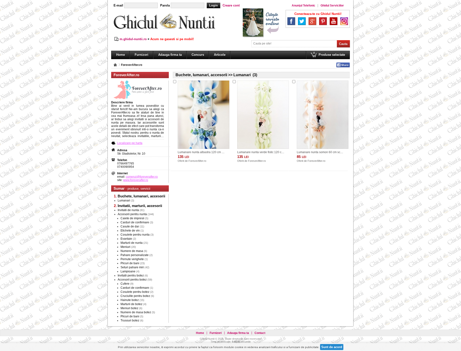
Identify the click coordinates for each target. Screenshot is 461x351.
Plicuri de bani (130, 263)
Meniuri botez (129, 308)
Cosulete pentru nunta (135, 234)
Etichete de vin (130, 230)
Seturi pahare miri (132, 267)
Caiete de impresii (132, 218)
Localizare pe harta (129, 143)
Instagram (344, 21)
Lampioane (128, 271)
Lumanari (124, 200)
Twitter (302, 21)
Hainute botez (130, 300)
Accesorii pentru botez (132, 279)
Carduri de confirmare (135, 222)
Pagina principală (115, 64)
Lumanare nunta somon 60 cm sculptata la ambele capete (334, 152)
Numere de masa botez (136, 312)
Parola (165, 5)
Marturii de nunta (132, 242)
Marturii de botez (131, 304)
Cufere (125, 283)
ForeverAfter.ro (131, 65)
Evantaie (126, 238)
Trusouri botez (130, 320)
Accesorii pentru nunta (132, 214)
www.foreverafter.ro (135, 180)
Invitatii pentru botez (131, 275)
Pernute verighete (132, 259)
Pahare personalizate (135, 255)
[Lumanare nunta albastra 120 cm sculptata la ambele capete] (203, 115)
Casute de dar (130, 226)
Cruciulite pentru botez (135, 296)
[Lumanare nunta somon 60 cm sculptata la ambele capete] (322, 115)
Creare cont (231, 5)
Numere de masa (132, 251)
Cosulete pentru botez (135, 292)
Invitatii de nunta (128, 210)
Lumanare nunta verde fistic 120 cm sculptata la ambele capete (278, 152)
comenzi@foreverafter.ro (142, 176)
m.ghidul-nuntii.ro (133, 39)
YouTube (333, 21)
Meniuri (125, 247)
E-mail (118, 5)
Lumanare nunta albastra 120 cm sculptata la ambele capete (217, 152)
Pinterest (323, 21)
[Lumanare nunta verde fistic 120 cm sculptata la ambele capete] (263, 115)
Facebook (291, 21)
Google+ (312, 21)
